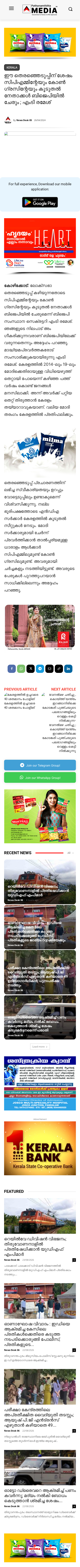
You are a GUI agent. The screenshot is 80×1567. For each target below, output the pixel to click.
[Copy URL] (59, 669)
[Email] (49, 669)
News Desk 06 (15, 900)
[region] (40, 44)
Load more (38, 1046)
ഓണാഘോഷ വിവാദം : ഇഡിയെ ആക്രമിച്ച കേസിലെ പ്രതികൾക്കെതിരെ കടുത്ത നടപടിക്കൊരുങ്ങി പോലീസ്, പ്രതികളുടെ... (37, 1334)
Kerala (12, 67)
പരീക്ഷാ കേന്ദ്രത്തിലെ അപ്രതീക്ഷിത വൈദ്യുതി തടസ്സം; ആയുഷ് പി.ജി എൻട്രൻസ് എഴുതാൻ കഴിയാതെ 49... (39, 1417)
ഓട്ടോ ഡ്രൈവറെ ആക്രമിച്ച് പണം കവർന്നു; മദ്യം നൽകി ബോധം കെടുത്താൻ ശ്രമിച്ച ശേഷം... (40, 1495)
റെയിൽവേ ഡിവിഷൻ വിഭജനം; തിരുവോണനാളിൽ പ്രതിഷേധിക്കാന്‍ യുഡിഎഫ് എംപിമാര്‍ (38, 890)
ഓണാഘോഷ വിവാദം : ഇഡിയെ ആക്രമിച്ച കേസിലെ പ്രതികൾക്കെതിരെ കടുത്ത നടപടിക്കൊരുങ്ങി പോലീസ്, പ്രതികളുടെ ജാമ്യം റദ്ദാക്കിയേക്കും (36, 931)
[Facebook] (12, 669)
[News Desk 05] (8, 120)
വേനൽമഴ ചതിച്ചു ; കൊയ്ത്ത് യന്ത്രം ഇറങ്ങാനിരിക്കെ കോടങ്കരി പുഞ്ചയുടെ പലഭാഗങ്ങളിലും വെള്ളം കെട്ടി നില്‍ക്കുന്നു (59, 738)
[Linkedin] (68, 669)
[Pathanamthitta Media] (40, 9)
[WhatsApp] (21, 669)
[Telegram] (40, 669)
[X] (30, 669)
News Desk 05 (24, 120)
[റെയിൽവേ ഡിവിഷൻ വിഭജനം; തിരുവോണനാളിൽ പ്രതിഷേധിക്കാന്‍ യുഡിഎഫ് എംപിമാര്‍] (40, 882)
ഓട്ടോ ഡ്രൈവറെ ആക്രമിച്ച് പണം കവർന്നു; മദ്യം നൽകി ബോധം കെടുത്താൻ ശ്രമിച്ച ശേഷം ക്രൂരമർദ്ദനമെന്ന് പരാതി (37, 1023)
